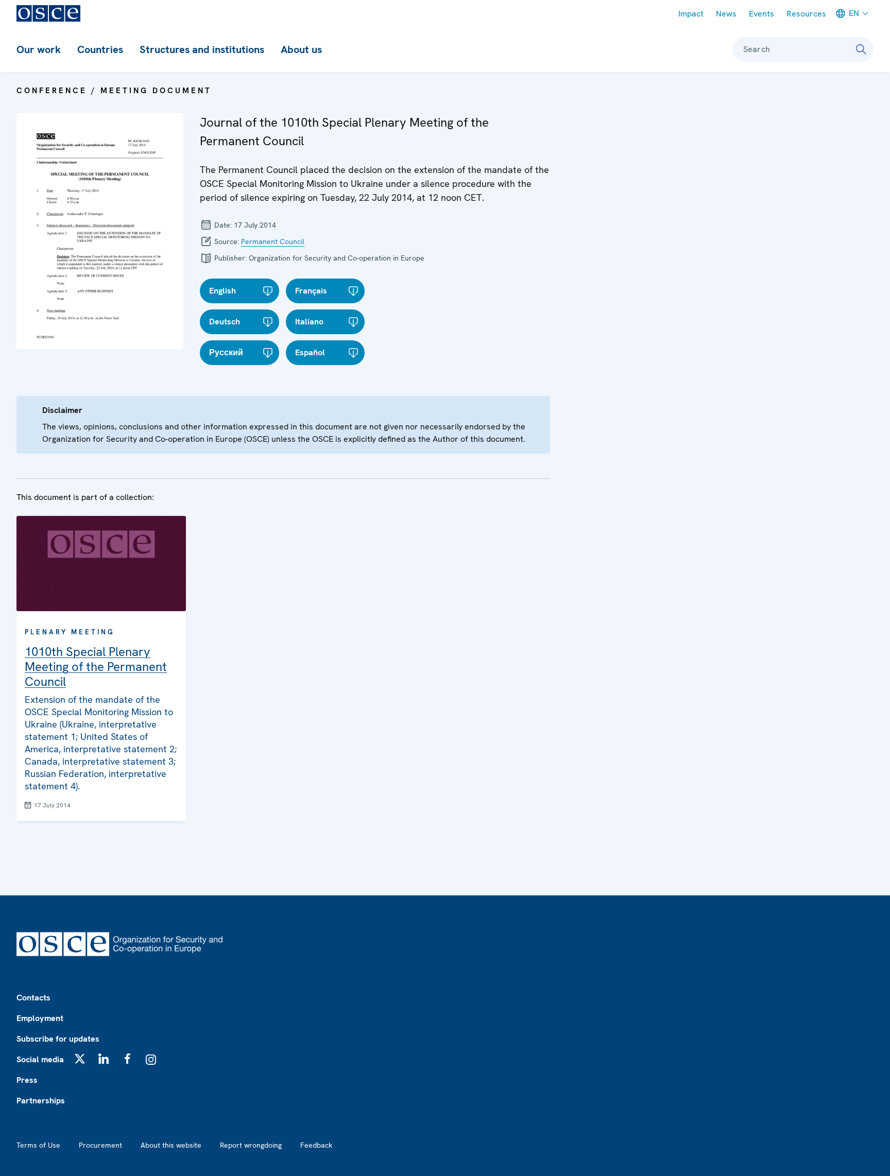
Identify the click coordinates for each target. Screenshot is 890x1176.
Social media (40, 1059)
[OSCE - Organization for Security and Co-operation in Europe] (48, 13)
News (726, 13)
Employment (39, 1018)
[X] (80, 1058)
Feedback (316, 1145)
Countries (100, 49)
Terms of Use (38, 1145)
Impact (691, 13)
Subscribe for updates (57, 1038)
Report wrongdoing (251, 1145)
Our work (38, 49)
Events (761, 13)
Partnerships (40, 1100)
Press (27, 1080)
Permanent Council (272, 241)
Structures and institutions (202, 49)
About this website (171, 1145)
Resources (806, 13)
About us (301, 49)
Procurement (100, 1145)
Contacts (33, 997)
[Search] (861, 49)
